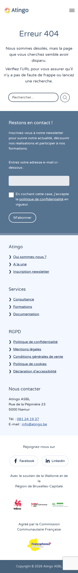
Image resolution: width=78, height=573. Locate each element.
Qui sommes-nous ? (29, 257)
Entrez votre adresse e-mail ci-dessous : (34, 165)
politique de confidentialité (41, 199)
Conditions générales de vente (38, 356)
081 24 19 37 (28, 419)
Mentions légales (27, 349)
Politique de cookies (30, 364)
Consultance (23, 299)
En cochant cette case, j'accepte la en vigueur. (42, 199)
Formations (22, 307)
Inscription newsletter (31, 271)
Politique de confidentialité (35, 342)
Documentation (26, 314)
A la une (20, 264)
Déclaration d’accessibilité (34, 371)
